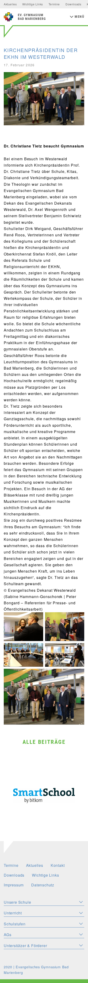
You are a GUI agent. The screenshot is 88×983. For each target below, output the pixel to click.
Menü (79, 17)
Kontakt (58, 865)
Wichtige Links (32, 4)
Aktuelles (10, 4)
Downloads (73, 4)
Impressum (14, 885)
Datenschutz (42, 885)
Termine (54, 4)
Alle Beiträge (44, 742)
